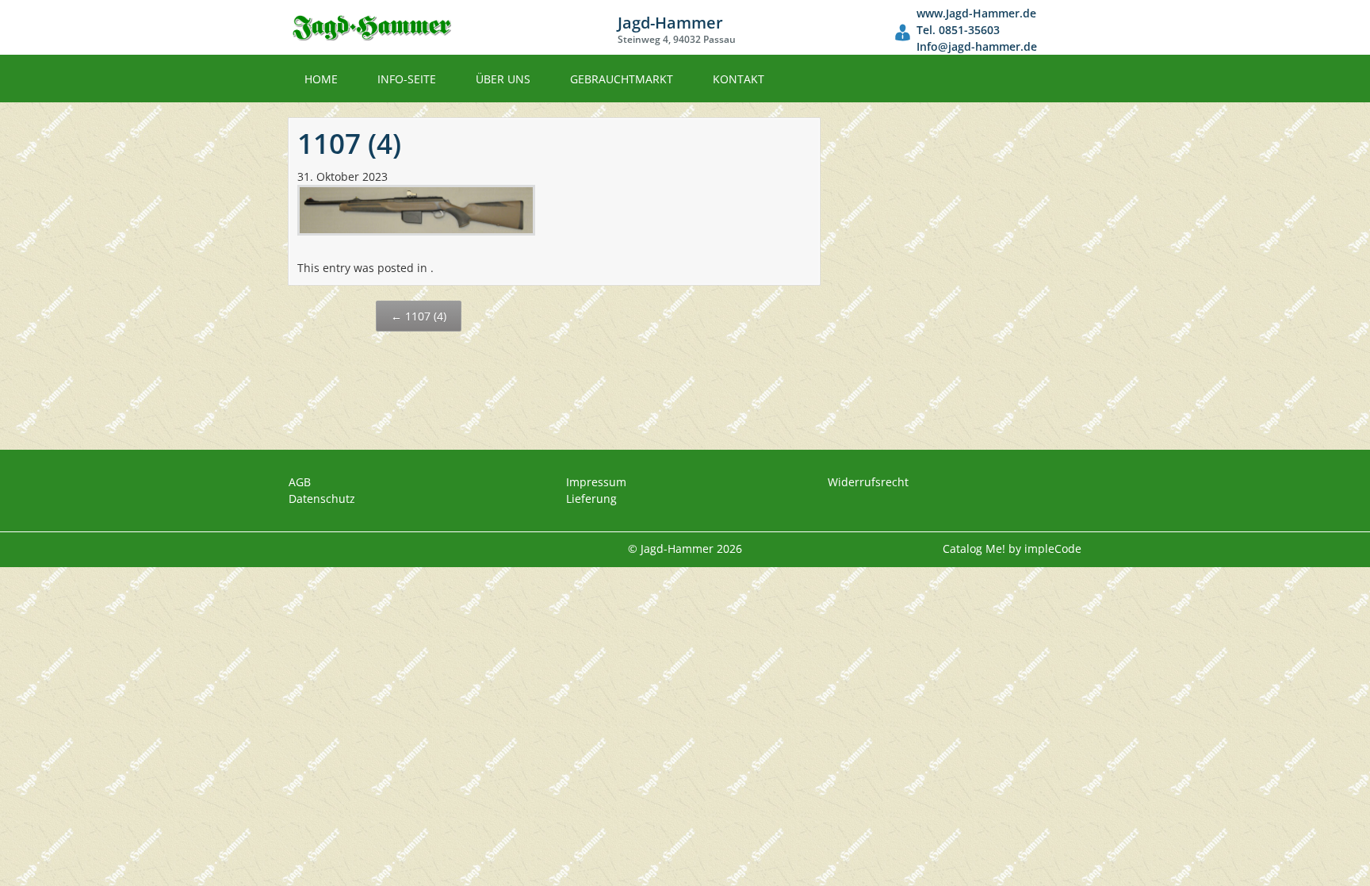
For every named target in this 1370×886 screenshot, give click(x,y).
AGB (300, 481)
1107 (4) (418, 316)
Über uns (503, 78)
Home (321, 78)
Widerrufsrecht (868, 481)
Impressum (596, 481)
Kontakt (738, 78)
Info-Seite (406, 78)
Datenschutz (322, 498)
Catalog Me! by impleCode (1012, 548)
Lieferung (591, 498)
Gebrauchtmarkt (621, 78)
